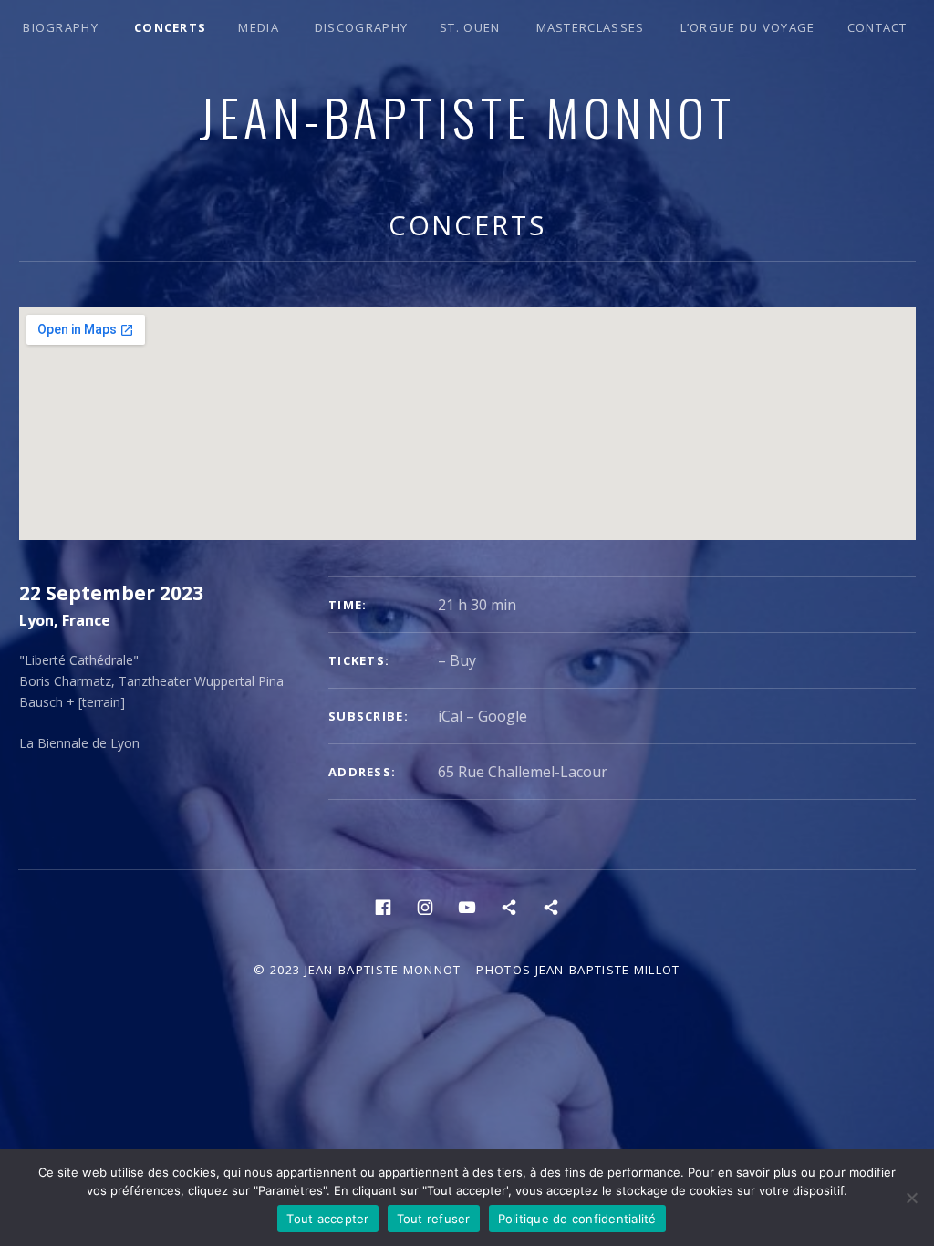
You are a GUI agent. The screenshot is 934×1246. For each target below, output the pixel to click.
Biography (61, 27)
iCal (450, 716)
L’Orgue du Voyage (747, 27)
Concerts (170, 27)
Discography (361, 27)
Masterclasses (590, 27)
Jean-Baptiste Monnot (467, 115)
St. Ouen (470, 27)
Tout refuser (434, 1218)
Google (502, 716)
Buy (463, 660)
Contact (877, 27)
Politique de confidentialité (577, 1218)
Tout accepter (327, 1218)
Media (258, 27)
